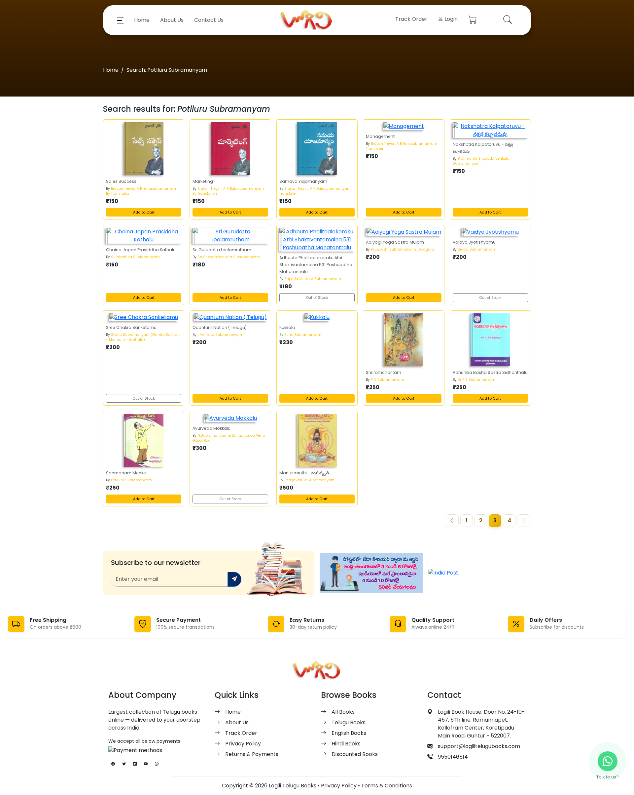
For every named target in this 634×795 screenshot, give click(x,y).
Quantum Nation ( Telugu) (220, 327)
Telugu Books (349, 722)
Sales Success (121, 181)
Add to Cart (144, 212)
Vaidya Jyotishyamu (474, 242)
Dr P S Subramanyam (476, 379)
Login (450, 19)
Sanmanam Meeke (126, 473)
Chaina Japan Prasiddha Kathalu (141, 250)
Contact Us (209, 20)
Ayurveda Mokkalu (211, 428)
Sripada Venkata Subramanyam (312, 278)
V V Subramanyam (387, 379)
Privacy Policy (243, 743)
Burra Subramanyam (302, 334)
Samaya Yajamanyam (303, 181)
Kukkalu (287, 327)
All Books (343, 712)
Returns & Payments (251, 754)
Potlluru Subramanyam (131, 480)
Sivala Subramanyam (477, 249)
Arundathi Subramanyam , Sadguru (402, 249)
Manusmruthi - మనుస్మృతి (304, 473)
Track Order (411, 19)
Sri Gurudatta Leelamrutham (222, 250)
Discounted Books (355, 754)
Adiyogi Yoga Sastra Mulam (395, 242)
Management (380, 136)
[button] (120, 20)
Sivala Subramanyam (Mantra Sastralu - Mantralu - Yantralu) (143, 337)
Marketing (203, 181)
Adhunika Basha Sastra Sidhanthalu (490, 372)
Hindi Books (346, 743)
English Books (349, 733)
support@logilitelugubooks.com (479, 746)
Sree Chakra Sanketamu (131, 327)
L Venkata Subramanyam (219, 334)
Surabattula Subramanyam (135, 257)
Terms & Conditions (386, 785)
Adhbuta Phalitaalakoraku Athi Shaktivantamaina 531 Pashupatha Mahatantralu (315, 264)
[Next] (524, 520)
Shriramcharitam (383, 372)
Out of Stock (317, 297)
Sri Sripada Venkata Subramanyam (228, 257)
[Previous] (452, 520)
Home (142, 20)
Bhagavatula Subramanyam (309, 480)
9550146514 (453, 757)
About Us (172, 20)
